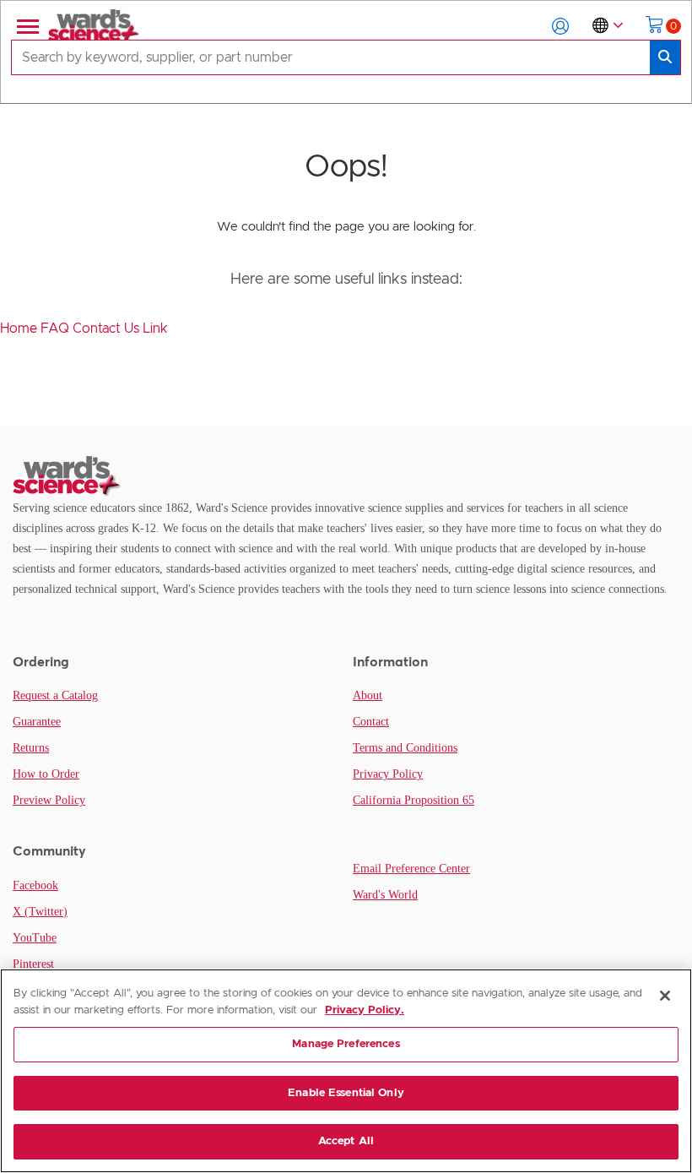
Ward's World (385, 894)
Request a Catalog (55, 695)
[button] (560, 26)
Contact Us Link (120, 328)
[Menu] (26, 26)
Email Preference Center (411, 868)
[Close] (665, 995)
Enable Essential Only (346, 1093)
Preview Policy (49, 800)
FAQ (57, 328)
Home (20, 328)
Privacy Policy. (364, 1010)
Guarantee (37, 721)
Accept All (346, 1141)
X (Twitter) (40, 911)
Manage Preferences (345, 1044)
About (367, 695)
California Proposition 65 (413, 800)
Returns (31, 747)
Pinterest (33, 964)
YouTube (35, 937)
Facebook (35, 885)
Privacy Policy (388, 774)
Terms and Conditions (405, 747)
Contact (371, 721)
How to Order (46, 774)
